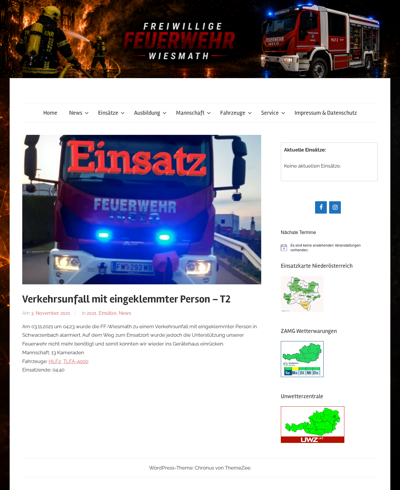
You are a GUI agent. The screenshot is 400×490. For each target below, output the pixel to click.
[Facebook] (321, 207)
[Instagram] (335, 207)
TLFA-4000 (75, 361)
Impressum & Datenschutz (326, 112)
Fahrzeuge (232, 112)
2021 (91, 313)
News (75, 112)
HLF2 (55, 361)
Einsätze (108, 112)
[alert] (329, 247)
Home (50, 112)
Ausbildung (147, 112)
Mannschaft (190, 112)
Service (270, 112)
